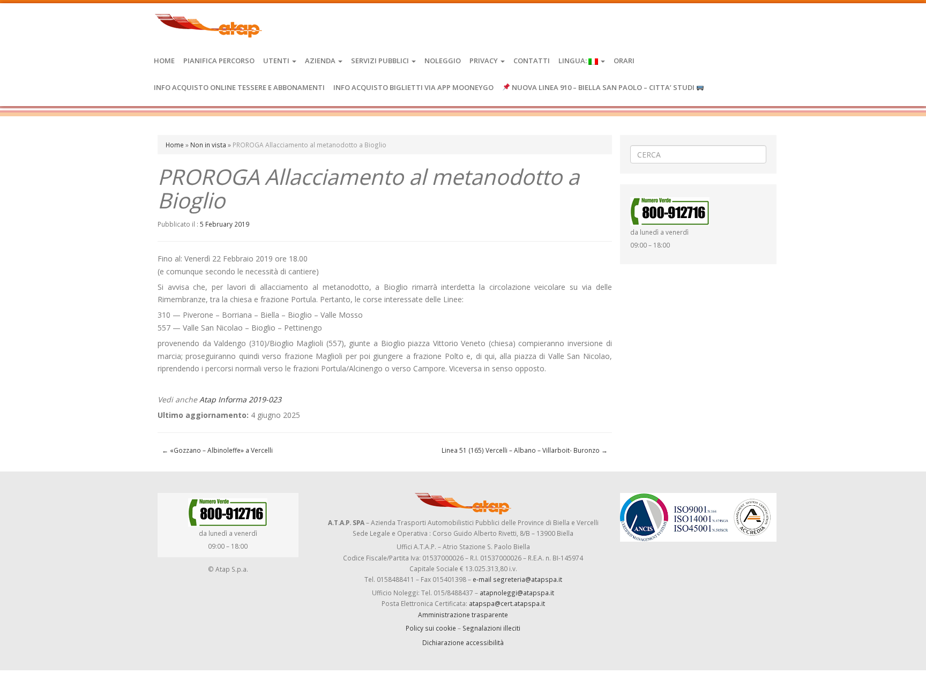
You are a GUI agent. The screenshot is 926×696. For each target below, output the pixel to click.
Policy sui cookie (431, 628)
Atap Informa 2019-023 (240, 399)
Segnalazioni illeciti (491, 628)
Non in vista (208, 144)
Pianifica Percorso (219, 60)
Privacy (484, 60)
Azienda (321, 60)
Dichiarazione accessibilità (463, 642)
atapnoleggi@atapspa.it (517, 592)
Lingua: (573, 60)
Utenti (277, 60)
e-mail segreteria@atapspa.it (517, 579)
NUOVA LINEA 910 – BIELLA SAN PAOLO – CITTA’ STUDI (603, 87)
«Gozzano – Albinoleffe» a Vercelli (217, 450)
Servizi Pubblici (380, 60)
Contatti (531, 60)
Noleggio (442, 60)
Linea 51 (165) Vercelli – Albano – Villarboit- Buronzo (525, 450)
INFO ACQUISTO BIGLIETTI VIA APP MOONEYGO (413, 87)
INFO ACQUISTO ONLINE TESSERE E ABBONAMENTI (239, 87)
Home (164, 60)
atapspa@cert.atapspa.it (507, 603)
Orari (624, 60)
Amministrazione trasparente (463, 614)
